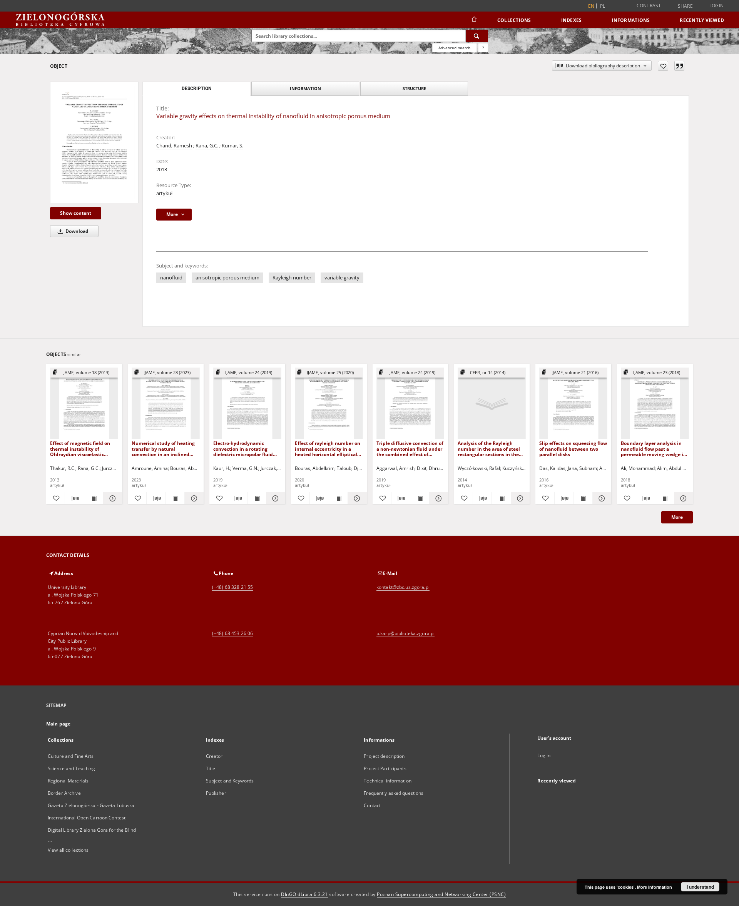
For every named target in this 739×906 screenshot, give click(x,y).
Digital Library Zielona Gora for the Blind (92, 830)
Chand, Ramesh (174, 145)
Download (76, 231)
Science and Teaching (71, 768)
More (677, 517)
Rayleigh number (292, 277)
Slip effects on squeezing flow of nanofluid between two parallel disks (573, 448)
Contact (372, 805)
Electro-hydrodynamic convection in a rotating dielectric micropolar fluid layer (243, 448)
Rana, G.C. (207, 145)
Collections (514, 20)
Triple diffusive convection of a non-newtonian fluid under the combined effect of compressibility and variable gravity (409, 448)
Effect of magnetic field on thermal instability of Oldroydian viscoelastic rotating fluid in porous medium (80, 448)
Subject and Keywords (230, 780)
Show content (75, 213)
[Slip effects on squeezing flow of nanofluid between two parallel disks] (573, 403)
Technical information (387, 780)
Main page (58, 723)
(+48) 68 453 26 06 (232, 633)
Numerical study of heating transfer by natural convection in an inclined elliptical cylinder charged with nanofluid (163, 448)
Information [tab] (305, 88)
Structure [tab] (414, 88)
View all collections (68, 850)
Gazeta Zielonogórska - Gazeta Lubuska (91, 805)
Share (685, 6)
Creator (214, 756)
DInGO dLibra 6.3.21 (304, 894)
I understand (700, 886)
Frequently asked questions (393, 793)
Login (716, 5)
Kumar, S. (232, 145)
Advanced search (454, 47)
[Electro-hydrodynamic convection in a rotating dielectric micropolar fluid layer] (247, 403)
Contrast (649, 5)
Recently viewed (702, 20)
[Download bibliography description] (74, 498)
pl (602, 5)
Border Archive (64, 793)
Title (211, 768)
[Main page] (473, 20)
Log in (543, 755)
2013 (161, 169)
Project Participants (385, 768)
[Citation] (679, 66)
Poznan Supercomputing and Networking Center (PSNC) (441, 894)
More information (654, 887)
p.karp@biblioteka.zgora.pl (405, 633)
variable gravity (341, 277)
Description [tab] (196, 88)
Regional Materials (68, 780)
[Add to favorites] (663, 66)
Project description (384, 756)
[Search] (477, 36)
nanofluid (171, 277)
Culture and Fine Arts (71, 756)
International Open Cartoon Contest (86, 817)
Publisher (216, 793)
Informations (631, 20)
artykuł (164, 193)
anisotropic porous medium (227, 277)
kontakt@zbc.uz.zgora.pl (403, 587)
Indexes (571, 20)
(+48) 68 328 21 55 (232, 587)
